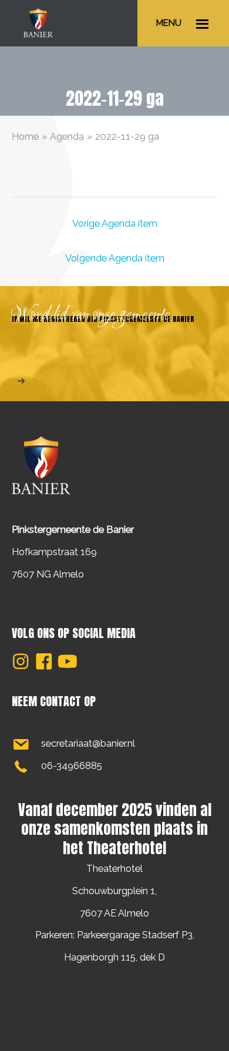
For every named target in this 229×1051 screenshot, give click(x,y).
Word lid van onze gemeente (91, 315)
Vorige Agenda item (114, 223)
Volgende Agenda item (114, 258)
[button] (20, 661)
